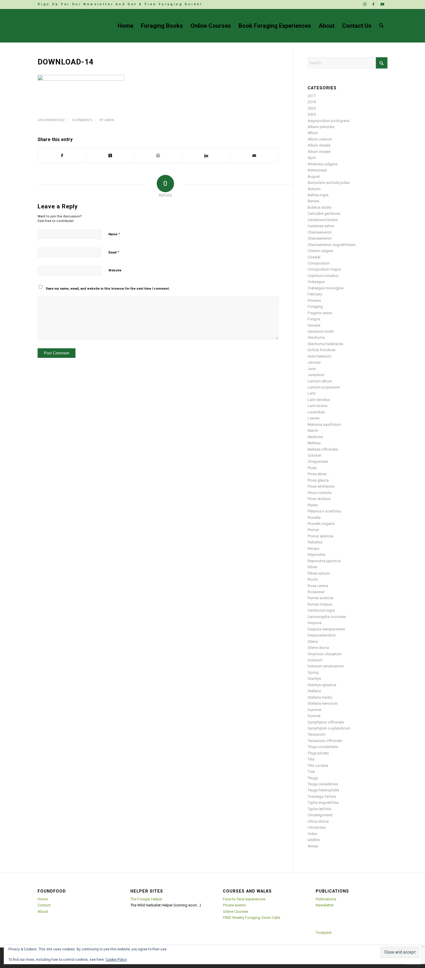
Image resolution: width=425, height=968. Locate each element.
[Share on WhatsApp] (158, 155)
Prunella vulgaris (321, 523)
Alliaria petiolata (321, 127)
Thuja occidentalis (323, 747)
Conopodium (319, 263)
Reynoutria (316, 554)
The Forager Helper (146, 899)
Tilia (311, 759)
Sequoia (314, 623)
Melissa (314, 443)
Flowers (314, 300)
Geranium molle (321, 331)
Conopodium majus (324, 269)
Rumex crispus (320, 604)
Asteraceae (317, 170)
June (312, 369)
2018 (312, 102)
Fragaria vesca (320, 313)
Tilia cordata (318, 765)
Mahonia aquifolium (324, 424)
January (314, 362)
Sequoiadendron (322, 635)
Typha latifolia (319, 809)
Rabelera (315, 542)
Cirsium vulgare (320, 251)
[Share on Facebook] (62, 155)
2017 (312, 96)
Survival (314, 716)
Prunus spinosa (320, 536)
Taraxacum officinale (325, 741)
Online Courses (235, 911)
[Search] (381, 25)
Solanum (315, 660)
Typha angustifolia (323, 802)
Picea (312, 468)
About (43, 911)
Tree (311, 771)
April (311, 158)
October (314, 455)
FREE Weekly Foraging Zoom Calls (251, 917)
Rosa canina (318, 586)
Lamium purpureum (324, 387)
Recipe (313, 548)
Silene (313, 641)
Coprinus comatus (323, 275)
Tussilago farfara (322, 796)
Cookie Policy (116, 960)
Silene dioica (318, 647)
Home (43, 899)
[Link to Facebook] (374, 4)
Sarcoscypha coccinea (327, 617)
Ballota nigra (318, 195)
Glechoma (316, 337)
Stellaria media (320, 697)
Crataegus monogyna (325, 288)
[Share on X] (110, 155)
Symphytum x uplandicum (329, 728)
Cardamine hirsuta (323, 220)
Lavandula (316, 412)
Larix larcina (317, 406)
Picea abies (317, 474)
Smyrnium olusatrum (325, 654)
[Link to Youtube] (383, 4)
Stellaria (314, 691)
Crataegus (316, 282)
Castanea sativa (321, 226)
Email (113, 252)
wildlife (314, 840)
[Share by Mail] (254, 155)
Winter (313, 846)
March (313, 430)
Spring (313, 672)
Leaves (313, 418)
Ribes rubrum (319, 573)
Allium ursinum (320, 139)
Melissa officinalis (323, 449)
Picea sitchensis (321, 486)
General (314, 325)
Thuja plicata (318, 753)
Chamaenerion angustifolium (332, 245)
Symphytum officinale (326, 722)
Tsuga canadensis (323, 784)
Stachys (314, 678)
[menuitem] (120, 4)
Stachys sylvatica (322, 685)
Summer (314, 710)
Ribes (312, 567)
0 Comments (82, 120)
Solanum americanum (326, 666)
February (315, 294)
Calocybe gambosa (324, 213)
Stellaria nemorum (323, 703)
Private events (234, 905)
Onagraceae (318, 461)
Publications (326, 899)
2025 (312, 114)
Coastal (314, 257)
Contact (44, 905)
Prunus (313, 530)
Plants (313, 505)
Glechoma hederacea (325, 344)
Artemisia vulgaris (322, 164)
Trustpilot (324, 932)
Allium (313, 133)
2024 (312, 108)
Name (114, 234)
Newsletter (325, 905)
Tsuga (313, 778)
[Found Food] (69, 25)
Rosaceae (316, 592)
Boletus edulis (319, 207)
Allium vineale (319, 145)
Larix (311, 393)
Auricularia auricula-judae (329, 182)
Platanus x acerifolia (324, 511)
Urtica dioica (318, 821)
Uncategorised (320, 815)
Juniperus (316, 375)
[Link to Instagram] (365, 4)
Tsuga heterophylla (323, 790)
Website (114, 270)
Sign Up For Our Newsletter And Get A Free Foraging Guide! (120, 4)
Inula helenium (319, 356)
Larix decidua (319, 399)
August (314, 176)
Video (312, 834)
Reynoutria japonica (324, 561)
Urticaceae (317, 827)
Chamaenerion (320, 232)
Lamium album (320, 381)
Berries (313, 201)
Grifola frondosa (321, 350)
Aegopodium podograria (329, 121)
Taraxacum (317, 734)
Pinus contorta (320, 493)
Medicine (315, 437)
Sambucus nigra (321, 610)
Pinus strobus (319, 499)
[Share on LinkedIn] (206, 155)
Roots (313, 579)
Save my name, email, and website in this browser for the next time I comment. (108, 288)
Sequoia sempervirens (326, 629)
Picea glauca (318, 480)
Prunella (314, 517)
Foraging (315, 306)
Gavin (109, 120)
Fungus (314, 319)
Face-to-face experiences (244, 899)
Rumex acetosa (320, 598)
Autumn (314, 189)
